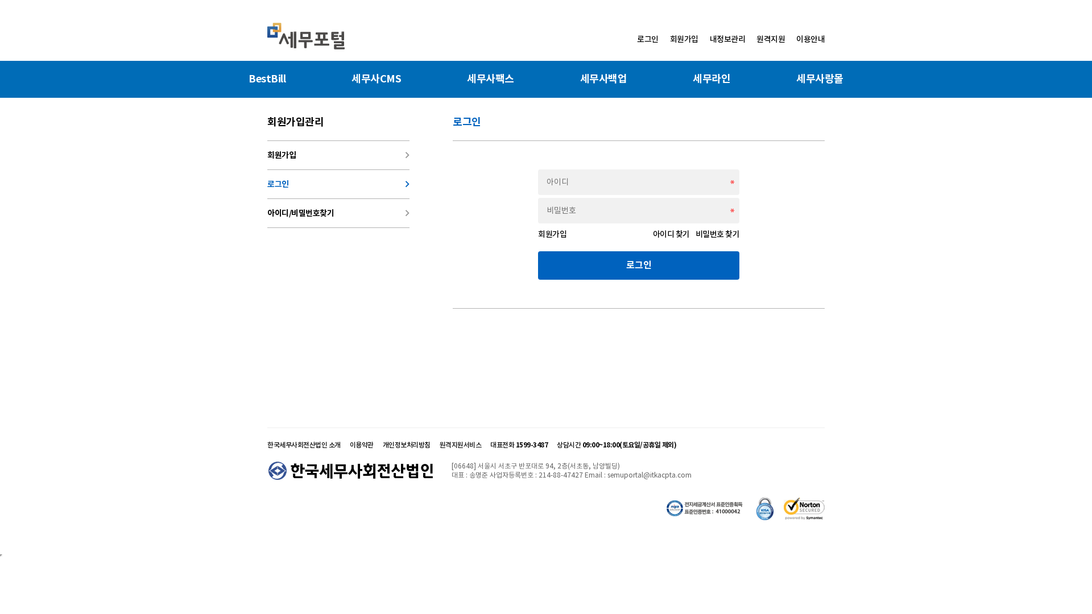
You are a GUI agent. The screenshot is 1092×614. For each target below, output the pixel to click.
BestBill (267, 78)
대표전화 (519, 445)
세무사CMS (376, 78)
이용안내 (810, 39)
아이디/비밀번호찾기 (338, 213)
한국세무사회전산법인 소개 (304, 445)
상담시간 (616, 445)
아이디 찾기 (674, 234)
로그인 (648, 39)
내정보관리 (728, 39)
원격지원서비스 (461, 445)
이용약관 (362, 445)
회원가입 (684, 39)
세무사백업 (603, 78)
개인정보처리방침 (407, 445)
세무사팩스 (490, 78)
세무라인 (711, 78)
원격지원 (770, 39)
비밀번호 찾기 (718, 234)
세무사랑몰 (819, 78)
